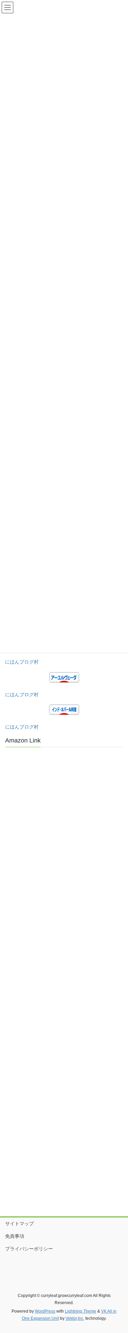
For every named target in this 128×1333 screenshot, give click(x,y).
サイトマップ (19, 1223)
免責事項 (14, 1236)
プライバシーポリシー (29, 1248)
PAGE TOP (118, 1287)
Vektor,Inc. (75, 1318)
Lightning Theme (80, 1311)
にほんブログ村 (22, 662)
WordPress (45, 1311)
